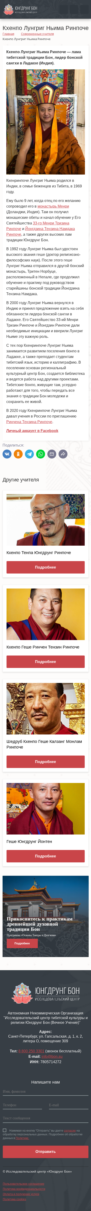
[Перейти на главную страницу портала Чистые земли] (20, 9)
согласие (70, 1130)
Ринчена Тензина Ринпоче (29, 422)
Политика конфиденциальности (24, 1189)
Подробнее (45, 567)
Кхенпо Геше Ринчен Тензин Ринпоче (43, 647)
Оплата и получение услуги (21, 1194)
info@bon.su (52, 1056)
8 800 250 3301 (31, 1051)
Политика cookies (14, 1199)
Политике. (22, 1138)
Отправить (45, 1152)
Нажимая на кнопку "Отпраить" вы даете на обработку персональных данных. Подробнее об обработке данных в (43, 1134)
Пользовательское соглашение (23, 1183)
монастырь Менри (53, 206)
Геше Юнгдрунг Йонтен (29, 841)
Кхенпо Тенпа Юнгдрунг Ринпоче (39, 552)
